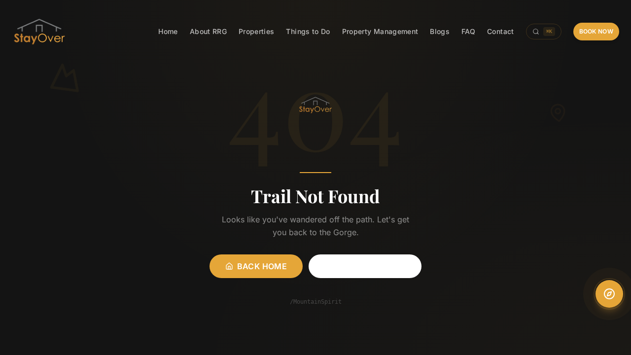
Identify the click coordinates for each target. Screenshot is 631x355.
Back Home (262, 266)
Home (167, 31)
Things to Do (308, 31)
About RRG (208, 31)
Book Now (596, 31)
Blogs (440, 31)
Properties (257, 31)
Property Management (380, 31)
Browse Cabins (371, 266)
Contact (500, 31)
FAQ (468, 31)
